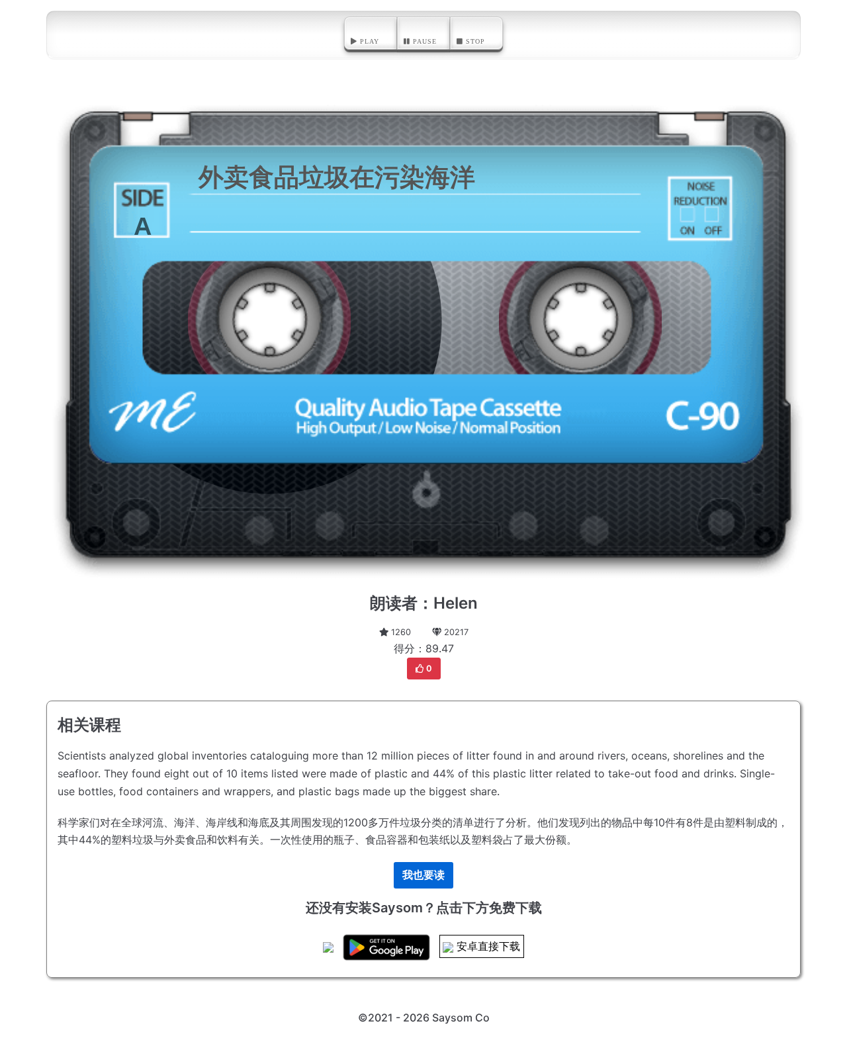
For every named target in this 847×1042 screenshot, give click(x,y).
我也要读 (423, 874)
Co (482, 1017)
